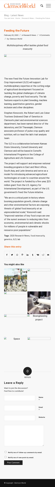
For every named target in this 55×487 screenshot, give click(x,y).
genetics (8, 239)
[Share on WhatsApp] (17, 255)
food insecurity (38, 236)
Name (41, 398)
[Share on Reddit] (43, 255)
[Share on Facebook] (6, 255)
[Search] (40, 5)
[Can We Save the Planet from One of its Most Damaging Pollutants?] (15, 302)
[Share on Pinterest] (22, 255)
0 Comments (44, 35)
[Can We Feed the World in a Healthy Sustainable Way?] (15, 280)
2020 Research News (20, 236)
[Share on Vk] (37, 255)
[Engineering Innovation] (39, 325)
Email (41, 408)
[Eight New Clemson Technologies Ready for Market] (39, 348)
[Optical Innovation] (39, 302)
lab (18, 239)
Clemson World (16, 39)
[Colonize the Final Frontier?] (15, 348)
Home (17, 18)
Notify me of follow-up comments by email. (25, 452)
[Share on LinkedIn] (27, 255)
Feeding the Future (16, 30)
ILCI (14, 239)
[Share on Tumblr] (32, 255)
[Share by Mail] (48, 255)
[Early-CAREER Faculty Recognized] (15, 325)
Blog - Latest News (14, 15)
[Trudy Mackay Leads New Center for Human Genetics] (39, 280)
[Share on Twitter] (12, 255)
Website (42, 417)
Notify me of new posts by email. (21, 458)
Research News (28, 18)
